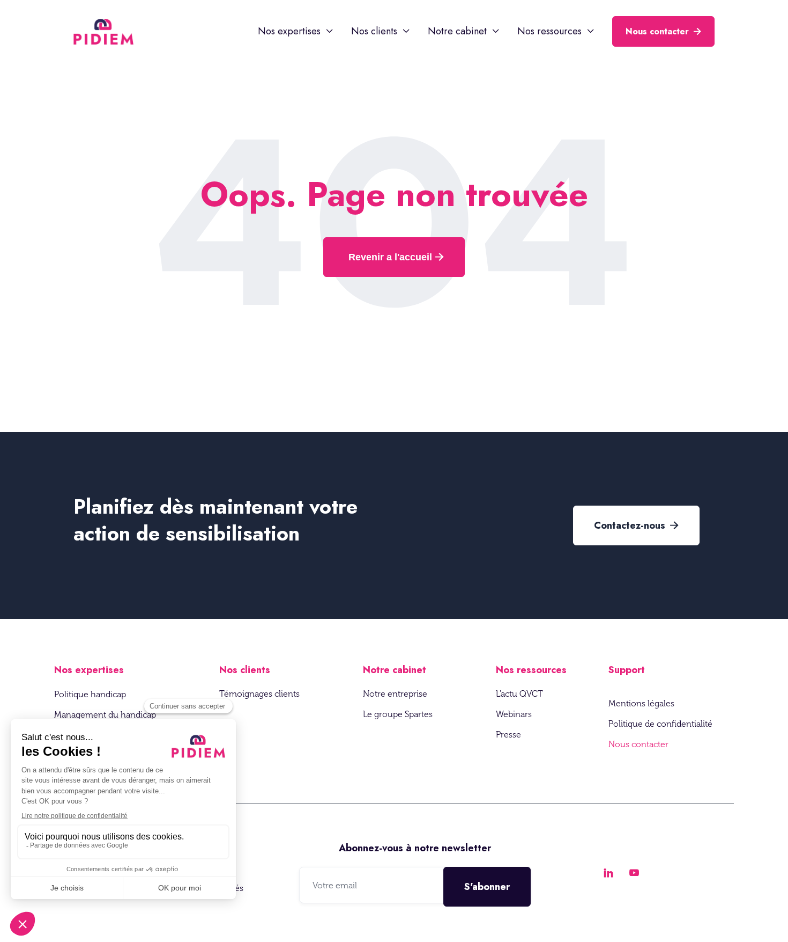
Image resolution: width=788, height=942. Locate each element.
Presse (508, 734)
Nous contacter (663, 31)
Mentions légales (641, 703)
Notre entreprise (395, 694)
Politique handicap (90, 694)
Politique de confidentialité (660, 724)
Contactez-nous (636, 525)
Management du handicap (105, 715)
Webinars (514, 714)
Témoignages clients (259, 694)
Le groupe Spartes (398, 714)
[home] (103, 31)
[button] (296, 31)
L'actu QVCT (519, 694)
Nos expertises (89, 670)
